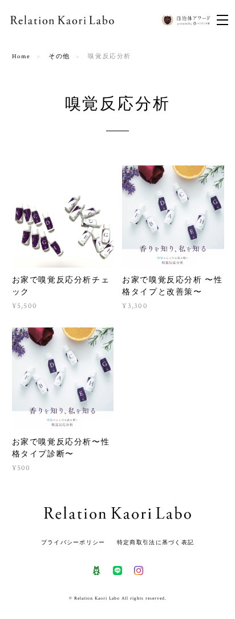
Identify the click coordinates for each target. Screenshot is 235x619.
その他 (59, 56)
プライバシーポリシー (73, 542)
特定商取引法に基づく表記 (155, 542)
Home (21, 56)
